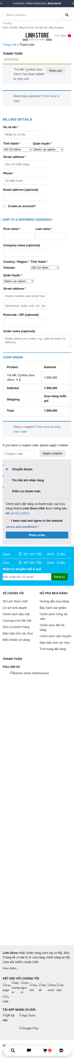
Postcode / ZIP (21, 315)
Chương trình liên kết (17, 620)
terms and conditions (21, 527)
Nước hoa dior (10, 27)
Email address (20, 189)
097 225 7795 (32, 554)
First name (12, 229)
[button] (1, 4)
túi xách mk (41, 27)
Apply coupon (52, 453)
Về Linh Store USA (15, 601)
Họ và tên (11, 127)
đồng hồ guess (56, 27)
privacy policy (20, 513)
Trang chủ (9, 44)
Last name (44, 229)
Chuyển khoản (22, 469)
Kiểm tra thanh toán (26, 491)
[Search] (66, 14)
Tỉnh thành (12, 143)
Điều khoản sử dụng (16, 640)
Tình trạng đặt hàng (53, 649)
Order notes (19, 331)
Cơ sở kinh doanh (15, 608)
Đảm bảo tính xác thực (18, 633)
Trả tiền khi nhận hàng (28, 480)
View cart (55, 70)
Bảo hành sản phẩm (53, 608)
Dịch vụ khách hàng (16, 627)
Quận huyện (42, 143)
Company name (21, 245)
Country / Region (16, 261)
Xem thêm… (11, 968)
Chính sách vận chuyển (55, 636)
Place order (37, 535)
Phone (8, 173)
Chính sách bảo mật (16, 614)
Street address (14, 157)
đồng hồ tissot (26, 27)
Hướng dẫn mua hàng (54, 601)
